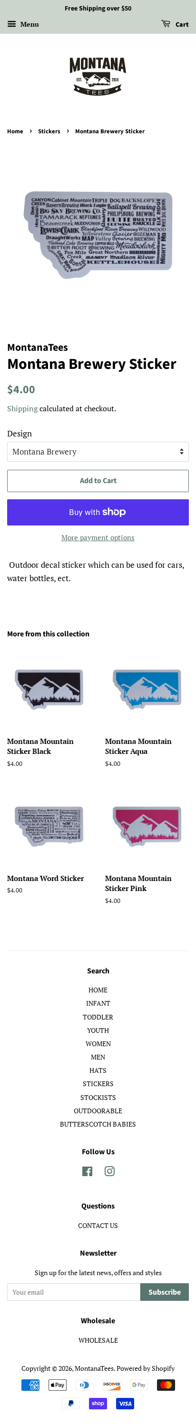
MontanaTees (94, 1368)
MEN (98, 1056)
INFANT (98, 1003)
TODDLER (98, 1016)
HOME (98, 989)
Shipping (22, 408)
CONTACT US (98, 1225)
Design (19, 433)
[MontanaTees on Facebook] (87, 1173)
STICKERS (98, 1083)
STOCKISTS (98, 1097)
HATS (98, 1070)
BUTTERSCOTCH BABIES (98, 1124)
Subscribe (164, 1292)
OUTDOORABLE (98, 1110)
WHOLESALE (98, 1340)
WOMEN (98, 1043)
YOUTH (98, 1030)
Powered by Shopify (146, 1368)
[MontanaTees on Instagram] (109, 1173)
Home (15, 131)
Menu (29, 24)
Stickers (49, 131)
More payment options (98, 537)
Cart (181, 25)
